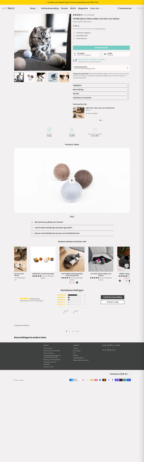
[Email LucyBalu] (103, 350)
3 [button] (72, 331)
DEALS (73, 8)
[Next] (127, 266)
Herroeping (76, 351)
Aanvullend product (50, 362)
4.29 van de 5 (35, 299)
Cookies (75, 355)
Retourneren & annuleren (52, 351)
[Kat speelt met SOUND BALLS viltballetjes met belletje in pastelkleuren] (42, 42)
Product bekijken (92, 113)
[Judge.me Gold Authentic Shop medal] (67, 314)
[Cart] (142, 8)
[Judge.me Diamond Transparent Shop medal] (77, 314)
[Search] (136, 8)
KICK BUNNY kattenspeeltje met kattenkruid (72, 275)
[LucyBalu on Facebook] (105, 350)
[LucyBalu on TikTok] (112, 350)
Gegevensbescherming (80, 360)
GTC (74, 353)
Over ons (94, 8)
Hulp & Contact (48, 353)
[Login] (139, 8)
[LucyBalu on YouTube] (114, 350)
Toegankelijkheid (78, 358)
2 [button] (69, 331)
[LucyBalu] (8, 8)
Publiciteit (47, 364)
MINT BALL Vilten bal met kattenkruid (100, 108)
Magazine (83, 8)
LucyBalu (21, 383)
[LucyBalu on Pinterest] (110, 350)
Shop (32, 8)
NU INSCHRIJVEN (28, 368)
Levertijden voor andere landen (89, 61)
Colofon (75, 348)
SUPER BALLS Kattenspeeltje (43, 274)
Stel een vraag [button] (112, 302)
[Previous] (17, 266)
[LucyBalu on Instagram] (108, 350)
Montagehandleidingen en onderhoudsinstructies (52, 356)
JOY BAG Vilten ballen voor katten (101, 275)
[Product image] (72, 259)
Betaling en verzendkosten (52, 360)
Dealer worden (48, 367)
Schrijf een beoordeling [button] (112, 297)
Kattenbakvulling (50, 8)
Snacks (64, 8)
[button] (77, 15)
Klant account (48, 348)
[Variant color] (67, 282)
